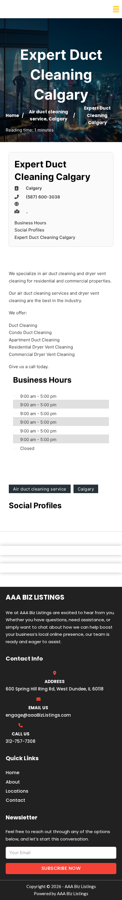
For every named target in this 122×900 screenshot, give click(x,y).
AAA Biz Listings (28, 9)
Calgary (58, 119)
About (13, 782)
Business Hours (30, 222)
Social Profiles (29, 230)
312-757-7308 (20, 741)
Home (12, 115)
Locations (17, 791)
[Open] (116, 9)
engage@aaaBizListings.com (38, 715)
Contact (15, 800)
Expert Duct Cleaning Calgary (44, 237)
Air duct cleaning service (39, 489)
